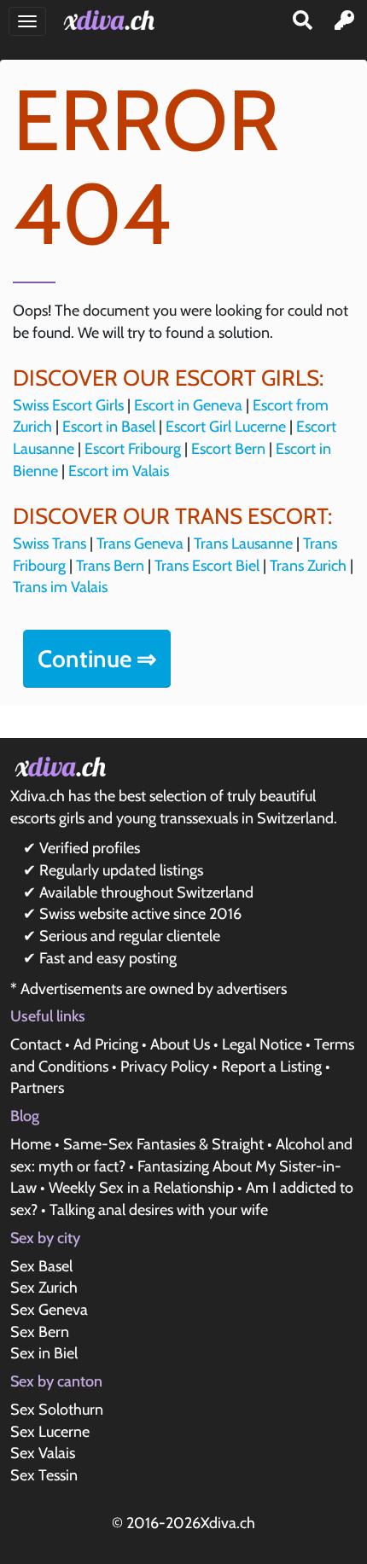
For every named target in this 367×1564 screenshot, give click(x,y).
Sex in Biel (44, 1353)
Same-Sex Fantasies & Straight (163, 1144)
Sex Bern (39, 1332)
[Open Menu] (27, 21)
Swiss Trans (49, 543)
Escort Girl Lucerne (226, 426)
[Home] (112, 20)
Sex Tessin (44, 1475)
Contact (35, 1044)
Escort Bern (228, 448)
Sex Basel (41, 1266)
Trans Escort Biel (206, 565)
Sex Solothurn (56, 1409)
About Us (180, 1044)
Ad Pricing (105, 1044)
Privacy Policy (164, 1066)
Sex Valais (42, 1453)
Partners (37, 1088)
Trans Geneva (140, 543)
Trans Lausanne (243, 543)
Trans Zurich (308, 565)
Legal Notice (262, 1044)
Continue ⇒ (97, 658)
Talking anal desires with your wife (159, 1210)
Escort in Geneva (188, 405)
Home (30, 1144)
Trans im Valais (60, 587)
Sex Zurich (44, 1287)
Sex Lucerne (50, 1431)
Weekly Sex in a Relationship (141, 1187)
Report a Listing (271, 1066)
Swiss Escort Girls (68, 405)
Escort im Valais (118, 471)
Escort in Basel (108, 426)
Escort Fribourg (132, 448)
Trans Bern (110, 565)
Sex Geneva (49, 1309)
